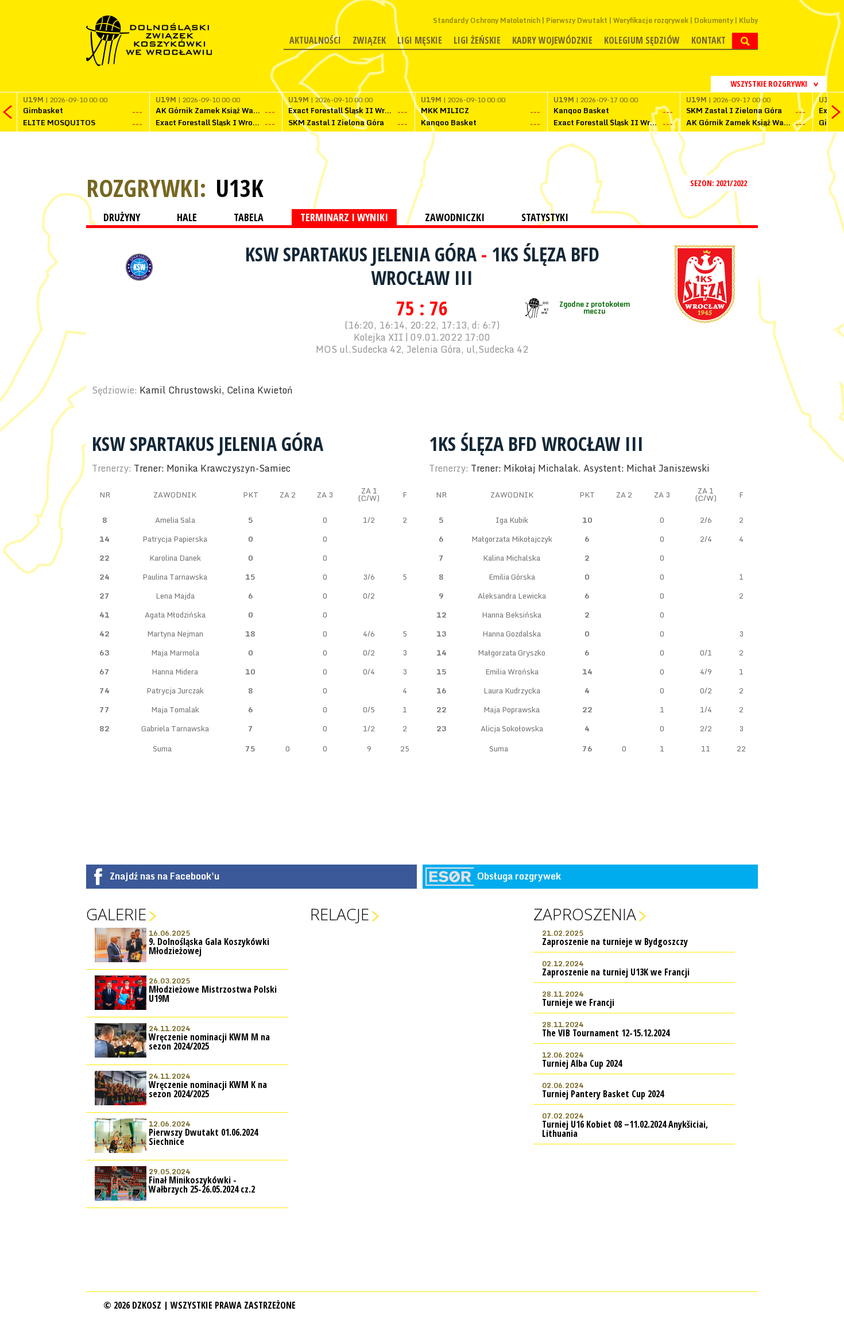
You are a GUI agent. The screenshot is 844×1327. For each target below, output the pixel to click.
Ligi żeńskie (477, 40)
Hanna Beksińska (511, 614)
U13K (239, 187)
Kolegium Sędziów (642, 40)
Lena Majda (175, 595)
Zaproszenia (584, 914)
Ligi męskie (419, 40)
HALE (187, 217)
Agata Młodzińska (175, 614)
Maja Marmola (175, 652)
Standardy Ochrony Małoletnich (486, 20)
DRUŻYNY (121, 217)
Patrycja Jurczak (175, 690)
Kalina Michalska (511, 557)
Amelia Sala (175, 520)
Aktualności (315, 40)
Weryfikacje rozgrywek (650, 20)
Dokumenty (713, 20)
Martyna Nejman (175, 633)
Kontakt (708, 40)
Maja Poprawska (511, 709)
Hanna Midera (175, 671)
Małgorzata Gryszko (511, 652)
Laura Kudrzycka (511, 690)
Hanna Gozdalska (511, 633)
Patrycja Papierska (174, 539)
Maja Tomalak (175, 709)
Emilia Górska (512, 576)
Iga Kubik (511, 520)
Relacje (339, 914)
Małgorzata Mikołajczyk (511, 539)
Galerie (116, 914)
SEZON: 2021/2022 (719, 183)
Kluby (748, 20)
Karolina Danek (175, 557)
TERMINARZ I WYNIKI (344, 217)
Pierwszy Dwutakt (576, 20)
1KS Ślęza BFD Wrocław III (536, 443)
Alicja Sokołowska (512, 728)
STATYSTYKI (544, 217)
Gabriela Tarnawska (175, 728)
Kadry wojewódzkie (552, 40)
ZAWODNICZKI (455, 217)
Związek (369, 40)
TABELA (249, 217)
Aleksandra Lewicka (512, 595)
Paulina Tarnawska (174, 576)
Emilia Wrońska (512, 671)
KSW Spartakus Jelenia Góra (363, 254)
